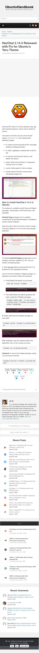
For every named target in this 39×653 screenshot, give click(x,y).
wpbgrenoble (11, 608)
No (17, 646)
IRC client (22, 389)
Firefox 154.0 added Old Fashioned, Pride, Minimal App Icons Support (21, 504)
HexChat (16, 389)
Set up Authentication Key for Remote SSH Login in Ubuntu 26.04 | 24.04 (21, 624)
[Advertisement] (19, 77)
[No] (36, 644)
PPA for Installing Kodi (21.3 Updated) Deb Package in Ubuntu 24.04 (20, 596)
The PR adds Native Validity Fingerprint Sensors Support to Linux (22, 497)
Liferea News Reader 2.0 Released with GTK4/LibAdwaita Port (22, 475)
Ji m (8, 603)
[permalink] (35, 389)
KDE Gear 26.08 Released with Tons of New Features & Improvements (22, 461)
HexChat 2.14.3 (13, 138)
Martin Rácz (11, 618)
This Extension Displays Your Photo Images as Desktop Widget (20, 468)
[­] (19, 1)
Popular (19, 523)
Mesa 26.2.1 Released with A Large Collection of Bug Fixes (20, 446)
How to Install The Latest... (19, 432)
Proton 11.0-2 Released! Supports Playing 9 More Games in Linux (20, 453)
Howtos (5, 389)
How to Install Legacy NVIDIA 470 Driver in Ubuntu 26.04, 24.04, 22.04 (21, 610)
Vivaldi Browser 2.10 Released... (20, 426)
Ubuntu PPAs (17, 603)
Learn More (24, 646)
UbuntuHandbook (19, 6)
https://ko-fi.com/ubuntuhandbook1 (16, 418)
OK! (12, 646)
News (9, 389)
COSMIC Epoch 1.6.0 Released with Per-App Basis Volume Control (22, 482)
